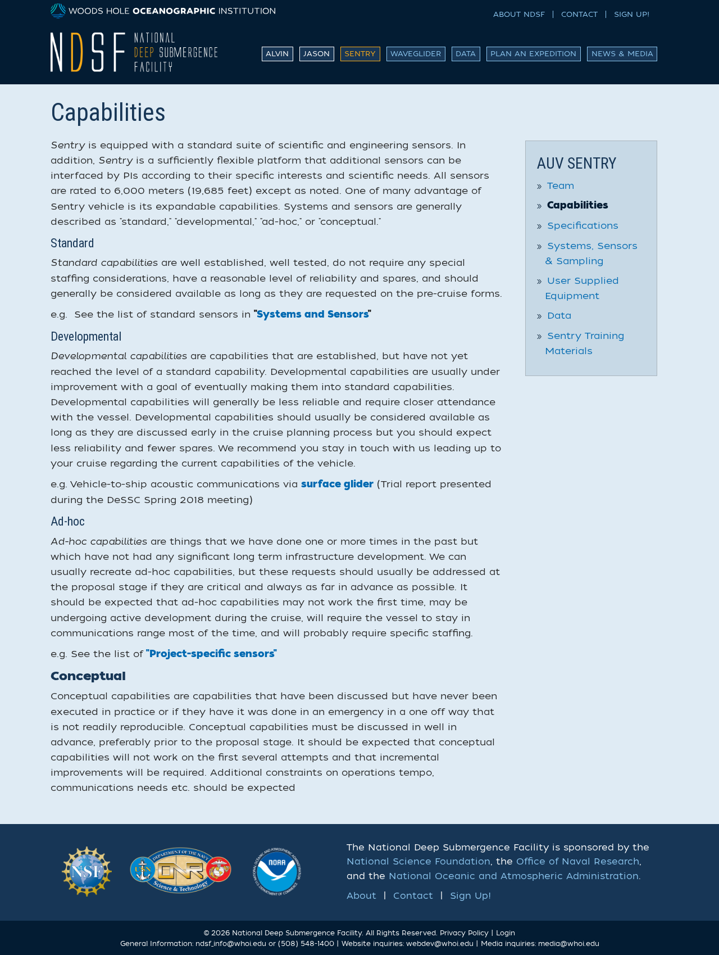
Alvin (277, 53)
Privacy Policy (464, 933)
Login (505, 933)
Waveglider (415, 53)
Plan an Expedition (533, 53)
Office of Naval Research (577, 862)
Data (466, 53)
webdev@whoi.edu (440, 943)
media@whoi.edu (568, 943)
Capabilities (577, 205)
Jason (316, 53)
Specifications (582, 225)
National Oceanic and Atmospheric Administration (514, 876)
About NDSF (519, 14)
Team (560, 185)
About (361, 896)
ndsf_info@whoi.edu (230, 943)
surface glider (337, 484)
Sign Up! (631, 14)
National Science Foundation (418, 862)
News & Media (622, 53)
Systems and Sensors (312, 315)
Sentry (360, 53)
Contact (579, 14)
